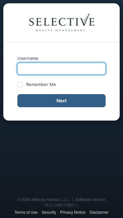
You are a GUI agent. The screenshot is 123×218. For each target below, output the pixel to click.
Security (49, 212)
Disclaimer (99, 212)
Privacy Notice (73, 212)
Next (61, 100)
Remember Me (41, 84)
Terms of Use (26, 212)
